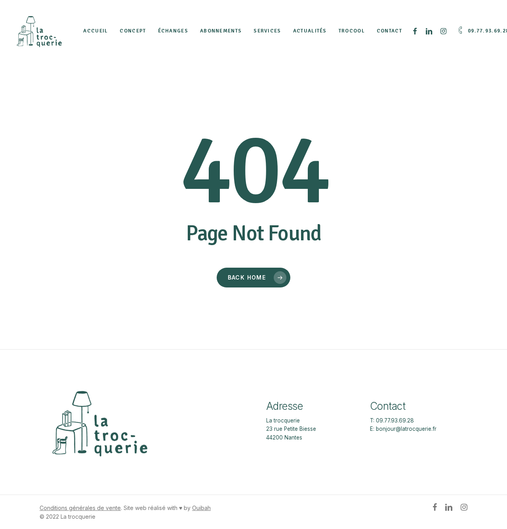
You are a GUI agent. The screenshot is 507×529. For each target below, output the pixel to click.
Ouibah (201, 507)
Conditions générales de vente (80, 507)
